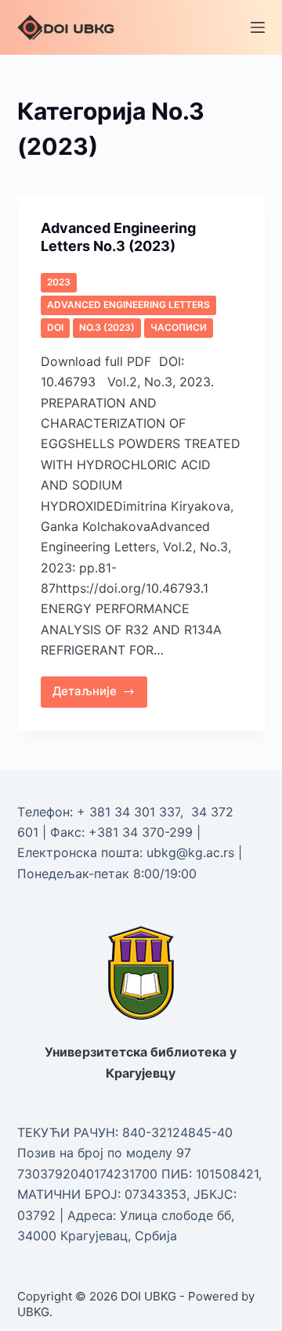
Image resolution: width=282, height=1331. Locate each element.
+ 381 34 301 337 (128, 812)
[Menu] (258, 27)
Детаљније (100, 687)
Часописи (178, 327)
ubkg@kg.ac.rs (190, 852)
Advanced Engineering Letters (128, 304)
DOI (55, 327)
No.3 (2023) (107, 327)
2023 (58, 282)
